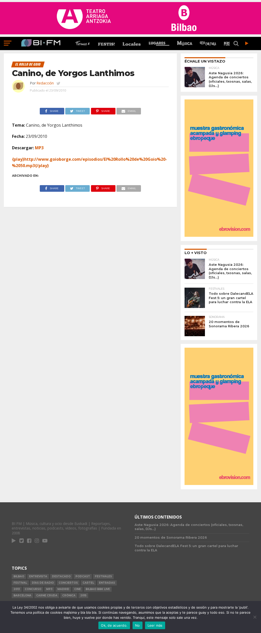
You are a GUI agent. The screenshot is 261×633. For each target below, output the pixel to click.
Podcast (82, 576)
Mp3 (49, 589)
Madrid (63, 589)
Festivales (103, 576)
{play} (18, 159)
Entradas (107, 582)
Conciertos (68, 582)
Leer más (155, 625)
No (137, 625)
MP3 (39, 148)
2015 (83, 595)
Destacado (61, 576)
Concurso (33, 589)
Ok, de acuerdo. (114, 625)
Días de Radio (43, 582)
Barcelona (22, 595)
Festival (20, 582)
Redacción (45, 83)
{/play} (42, 165)
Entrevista (38, 576)
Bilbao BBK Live (98, 589)
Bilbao (19, 576)
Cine (77, 589)
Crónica (68, 595)
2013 (17, 589)
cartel (88, 582)
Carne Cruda (46, 595)
